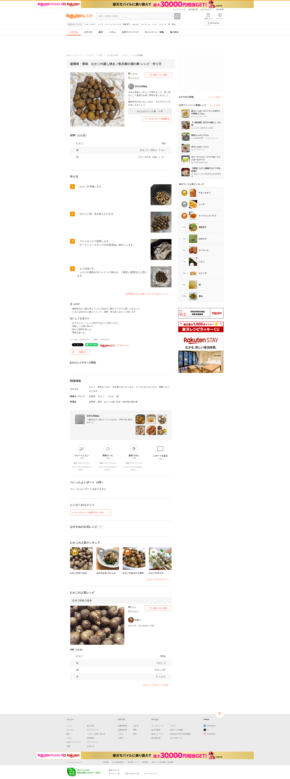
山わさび (135, 24)
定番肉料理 (122, 726)
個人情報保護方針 (118, 762)
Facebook (211, 726)
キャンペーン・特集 (154, 32)
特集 (68, 746)
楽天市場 (220, 9)
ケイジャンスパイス (113, 24)
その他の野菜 (112, 55)
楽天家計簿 (193, 9)
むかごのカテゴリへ (158, 579)
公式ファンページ (130, 32)
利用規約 (90, 738)
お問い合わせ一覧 (131, 773)
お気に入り (208, 18)
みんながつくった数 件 (150, 111)
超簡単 (92, 396)
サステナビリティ (151, 773)
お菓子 (120, 738)
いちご (154, 24)
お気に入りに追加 (160, 75)
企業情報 (106, 762)
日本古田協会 (93, 416)
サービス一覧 (114, 773)
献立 (101, 32)
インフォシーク (179, 9)
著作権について (133, 762)
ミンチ (100, 24)
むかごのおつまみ (82, 600)
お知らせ (90, 746)
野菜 (100, 55)
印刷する (82, 352)
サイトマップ (92, 730)
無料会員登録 (214, 23)
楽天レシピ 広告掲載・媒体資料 (162, 762)
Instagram (211, 734)
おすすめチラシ (207, 9)
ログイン (219, 18)
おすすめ (73, 32)
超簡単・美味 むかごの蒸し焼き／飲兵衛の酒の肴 (113, 402)
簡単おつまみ (104, 387)
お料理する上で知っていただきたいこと (147, 294)
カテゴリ (88, 32)
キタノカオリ (90, 24)
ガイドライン (92, 742)
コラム (112, 32)
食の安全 (174, 32)
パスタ (120, 734)
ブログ (173, 726)
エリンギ (162, 24)
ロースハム (145, 24)
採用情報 (145, 762)
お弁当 (136, 726)
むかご (126, 55)
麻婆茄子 (126, 24)
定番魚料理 (122, 730)
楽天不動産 (155, 730)
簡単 (135, 730)
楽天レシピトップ (74, 55)
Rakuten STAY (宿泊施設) (180, 734)
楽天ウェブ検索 (176, 730)
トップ (69, 726)
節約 (135, 734)
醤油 (174, 24)
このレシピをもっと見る (155, 685)
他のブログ (124, 345)
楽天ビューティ (157, 734)
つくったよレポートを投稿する (157, 119)
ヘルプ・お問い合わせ (96, 734)
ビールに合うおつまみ (146, 387)
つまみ (110, 396)
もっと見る (215, 97)
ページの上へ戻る (220, 714)
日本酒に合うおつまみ (123, 387)
